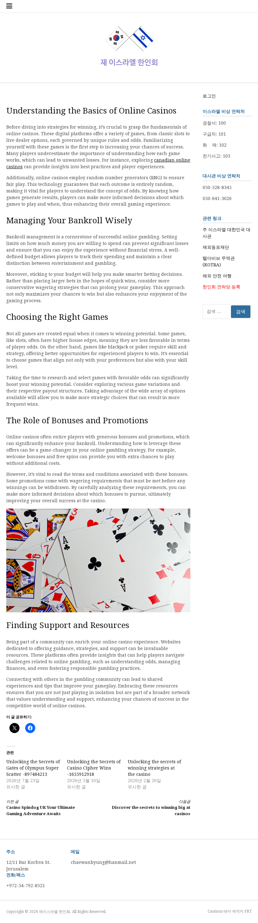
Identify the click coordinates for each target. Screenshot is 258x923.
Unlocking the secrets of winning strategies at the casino (154, 768)
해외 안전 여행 (217, 275)
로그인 (209, 95)
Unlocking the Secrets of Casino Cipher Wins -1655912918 (94, 768)
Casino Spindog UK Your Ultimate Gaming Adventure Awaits (40, 807)
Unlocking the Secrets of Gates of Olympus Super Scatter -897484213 (33, 768)
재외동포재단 (216, 247)
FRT (248, 911)
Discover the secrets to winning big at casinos (151, 807)
